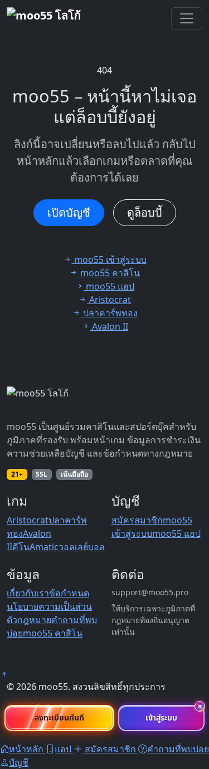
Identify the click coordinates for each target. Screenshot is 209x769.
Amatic (44, 547)
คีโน (21, 547)
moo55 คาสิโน (52, 633)
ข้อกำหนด (69, 593)
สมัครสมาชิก (137, 520)
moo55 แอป (176, 533)
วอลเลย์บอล (82, 547)
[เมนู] (186, 18)
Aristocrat (27, 520)
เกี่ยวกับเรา (28, 593)
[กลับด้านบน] (4, 674)
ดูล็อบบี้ (144, 212)
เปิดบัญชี (68, 212)
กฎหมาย (34, 620)
